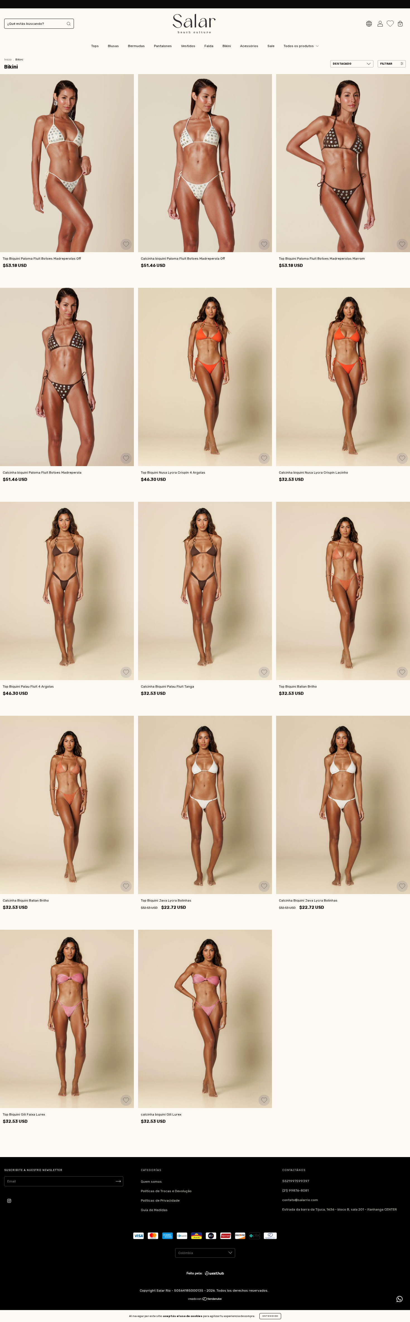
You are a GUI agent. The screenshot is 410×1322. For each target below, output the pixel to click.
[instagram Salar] (9, 1201)
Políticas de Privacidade (160, 1200)
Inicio (8, 59)
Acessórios (249, 46)
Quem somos (151, 1182)
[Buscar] (68, 23)
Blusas (113, 46)
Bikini (227, 46)
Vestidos (188, 46)
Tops (95, 46)
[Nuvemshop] (205, 1300)
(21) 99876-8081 (295, 1190)
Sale (270, 46)
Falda (208, 46)
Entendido (270, 1316)
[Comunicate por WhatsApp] (399, 1299)
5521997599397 (295, 1181)
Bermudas (136, 46)
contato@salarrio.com (300, 1200)
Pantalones (163, 46)
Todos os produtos (299, 46)
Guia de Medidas (154, 1210)
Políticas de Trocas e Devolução (166, 1191)
